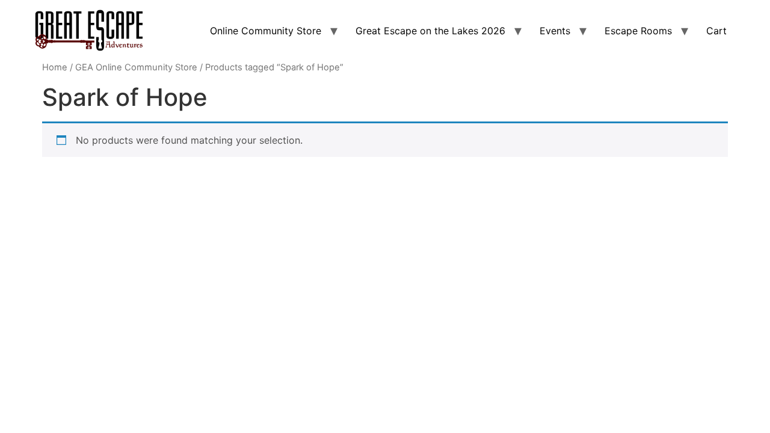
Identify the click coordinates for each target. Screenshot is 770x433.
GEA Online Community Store (136, 67)
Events (555, 31)
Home (54, 67)
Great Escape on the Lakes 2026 (430, 31)
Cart (716, 31)
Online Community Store (265, 31)
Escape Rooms (638, 31)
